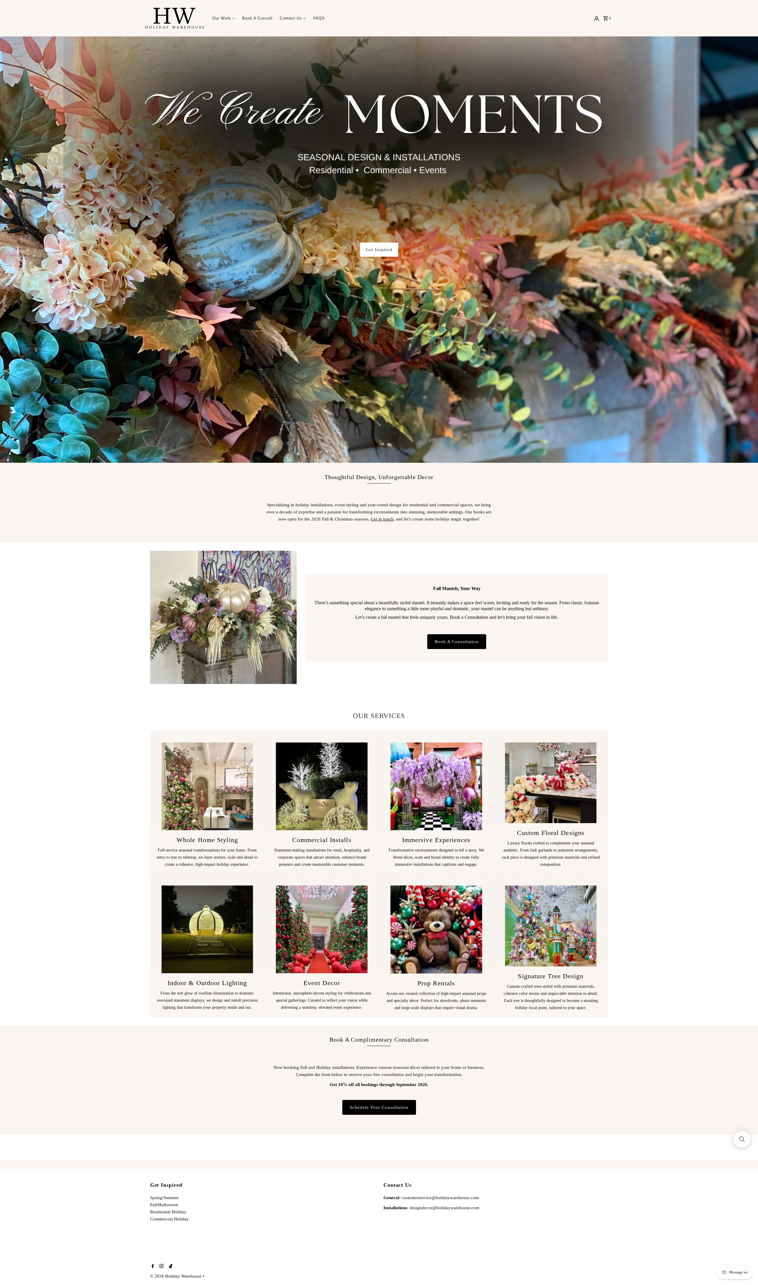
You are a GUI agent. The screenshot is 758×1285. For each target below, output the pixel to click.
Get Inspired (379, 249)
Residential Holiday (168, 1211)
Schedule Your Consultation (379, 1107)
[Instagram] (160, 1267)
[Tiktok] (170, 1267)
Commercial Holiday (169, 1219)
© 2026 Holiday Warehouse (176, 1276)
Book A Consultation (457, 641)
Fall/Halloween (164, 1204)
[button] (742, 1139)
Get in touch (382, 519)
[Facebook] (152, 1267)
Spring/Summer (164, 1197)
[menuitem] (224, 18)
